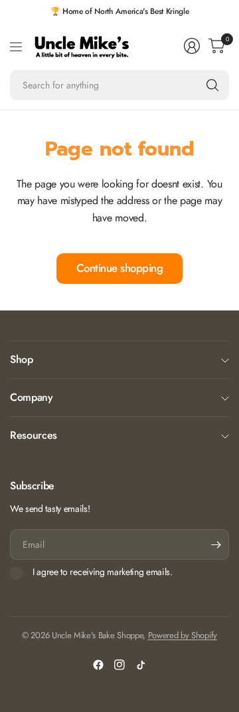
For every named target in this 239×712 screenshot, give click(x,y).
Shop (21, 359)
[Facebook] (98, 664)
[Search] (212, 85)
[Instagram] (119, 664)
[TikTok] (140, 664)
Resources (33, 435)
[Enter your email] (215, 544)
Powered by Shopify (182, 635)
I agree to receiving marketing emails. (103, 572)
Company (31, 397)
